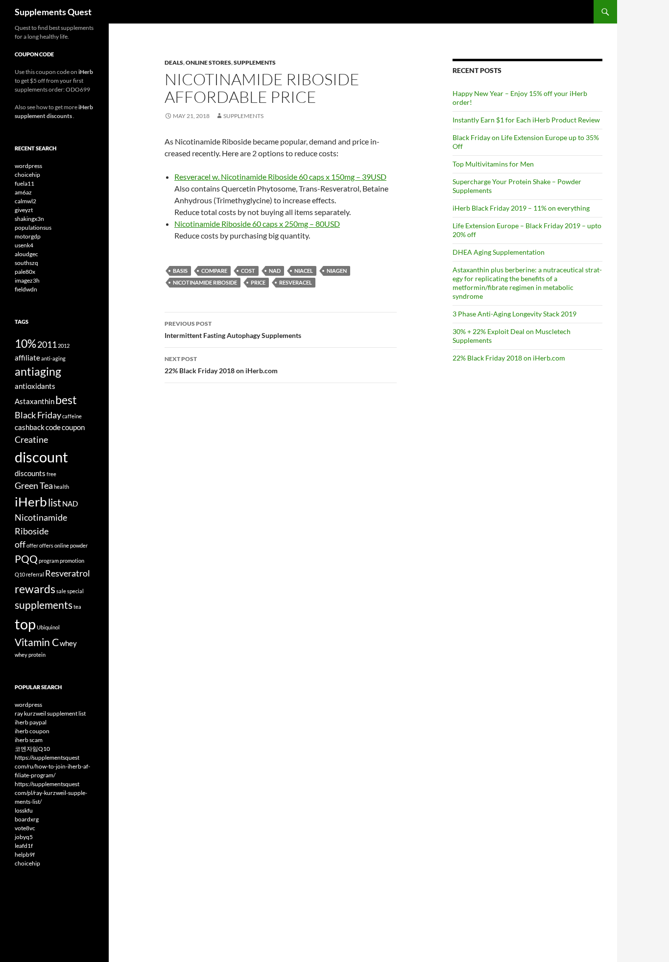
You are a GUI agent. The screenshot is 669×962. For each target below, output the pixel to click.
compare (214, 270)
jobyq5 (24, 837)
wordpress (28, 165)
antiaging (38, 371)
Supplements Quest (53, 11)
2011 (47, 344)
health (61, 486)
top (25, 623)
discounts (30, 473)
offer (32, 545)
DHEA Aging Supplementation (499, 252)
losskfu (24, 810)
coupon (73, 427)
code (53, 427)
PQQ (26, 559)
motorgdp (28, 236)
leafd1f (24, 845)
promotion (72, 560)
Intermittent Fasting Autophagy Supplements (233, 329)
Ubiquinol (48, 627)
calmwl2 (25, 201)
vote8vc (25, 828)
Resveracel (295, 282)
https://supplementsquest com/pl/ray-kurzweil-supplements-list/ (51, 792)
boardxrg (27, 819)
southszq (26, 262)
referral (35, 574)
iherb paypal (31, 722)
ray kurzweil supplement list (50, 713)
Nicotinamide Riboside (205, 282)
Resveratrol (67, 573)
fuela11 (24, 183)
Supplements (255, 62)
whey (68, 643)
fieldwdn (26, 289)
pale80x (25, 271)
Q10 (20, 574)
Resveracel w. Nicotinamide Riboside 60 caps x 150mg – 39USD (280, 176)
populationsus (33, 227)
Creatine (31, 439)
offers (46, 545)
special (75, 591)
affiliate (27, 357)
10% (25, 343)
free (51, 474)
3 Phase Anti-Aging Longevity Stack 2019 (514, 314)
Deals (174, 62)
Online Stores (208, 62)
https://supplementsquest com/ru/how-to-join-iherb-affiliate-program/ (52, 766)
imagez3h (27, 280)
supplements (43, 605)
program (49, 560)
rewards (35, 589)
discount (41, 456)
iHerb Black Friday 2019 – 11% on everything (521, 208)
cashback (30, 427)
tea (77, 606)
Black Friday (38, 414)
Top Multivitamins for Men (493, 164)
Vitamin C (37, 642)
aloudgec (26, 254)
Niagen (337, 270)
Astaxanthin (34, 401)
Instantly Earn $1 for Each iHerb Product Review (526, 120)
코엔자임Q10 (32, 748)
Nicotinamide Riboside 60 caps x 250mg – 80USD (257, 223)
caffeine (72, 416)
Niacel (303, 270)
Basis (180, 270)
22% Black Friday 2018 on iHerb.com (221, 365)
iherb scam (29, 740)
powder (79, 545)
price (258, 282)
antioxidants (35, 386)
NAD (275, 270)
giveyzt (24, 210)
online (61, 545)
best (66, 400)
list (54, 502)
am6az (23, 192)
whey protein (30, 654)
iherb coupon (32, 731)
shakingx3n (29, 218)
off (20, 544)
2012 (64, 345)
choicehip (27, 174)
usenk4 (24, 245)
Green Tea (34, 485)
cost (248, 270)
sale (61, 591)
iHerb (31, 501)
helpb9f (25, 854)
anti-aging (53, 358)
